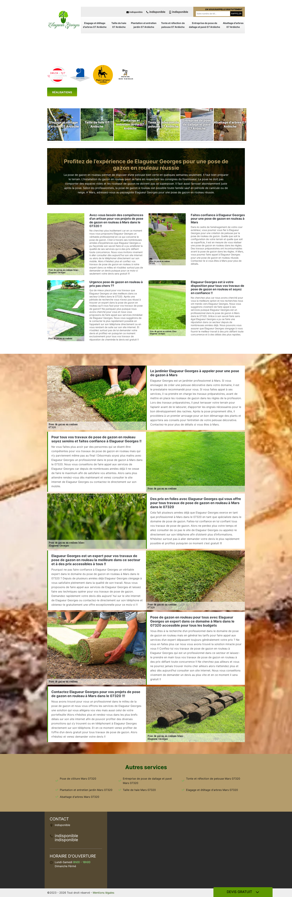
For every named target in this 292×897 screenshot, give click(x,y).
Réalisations (62, 92)
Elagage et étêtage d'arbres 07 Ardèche (94, 25)
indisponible (136, 12)
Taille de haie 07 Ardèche (118, 25)
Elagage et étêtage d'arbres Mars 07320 (212, 790)
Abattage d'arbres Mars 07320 (79, 796)
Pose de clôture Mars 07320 (78, 778)
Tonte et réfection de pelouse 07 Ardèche (173, 25)
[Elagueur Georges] (64, 19)
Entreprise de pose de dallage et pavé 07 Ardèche (204, 25)
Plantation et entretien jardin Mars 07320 (86, 790)
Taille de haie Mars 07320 (139, 790)
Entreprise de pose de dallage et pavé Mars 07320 (147, 781)
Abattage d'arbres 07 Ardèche (233, 25)
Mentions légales (103, 892)
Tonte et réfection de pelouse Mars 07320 (213, 778)
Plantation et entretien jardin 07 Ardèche (143, 25)
